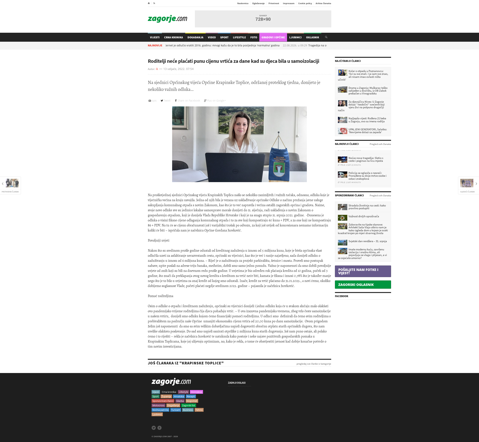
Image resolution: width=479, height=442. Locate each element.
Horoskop (196, 392)
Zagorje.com (167, 19)
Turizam (175, 410)
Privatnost (274, 3)
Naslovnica (242, 3)
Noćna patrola (160, 410)
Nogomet (192, 401)
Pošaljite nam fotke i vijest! (358, 271)
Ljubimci (295, 37)
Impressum (289, 3)
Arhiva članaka (323, 3)
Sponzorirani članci (162, 401)
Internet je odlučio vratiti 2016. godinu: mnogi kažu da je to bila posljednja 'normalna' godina (203, 45)
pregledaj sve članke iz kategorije (314, 364)
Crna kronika (169, 392)
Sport (224, 37)
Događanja (195, 37)
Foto (253, 37)
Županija (166, 396)
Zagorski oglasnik (356, 284)
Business (188, 410)
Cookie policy (305, 3)
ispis (154, 100)
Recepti (191, 396)
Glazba (180, 401)
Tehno (199, 410)
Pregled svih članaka (380, 144)
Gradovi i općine (273, 37)
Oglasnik (312, 37)
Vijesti (155, 37)
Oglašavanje (258, 3)
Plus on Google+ (216, 100)
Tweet (167, 100)
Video (212, 37)
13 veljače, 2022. (174, 69)
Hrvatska (179, 396)
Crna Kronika (173, 37)
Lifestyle (239, 37)
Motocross (158, 405)
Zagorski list (188, 405)
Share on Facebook (189, 100)
